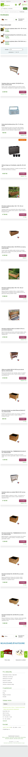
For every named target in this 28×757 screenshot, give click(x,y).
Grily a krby (17, 737)
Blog (4, 692)
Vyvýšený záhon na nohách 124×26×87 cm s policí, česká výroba (13, 84)
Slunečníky (23, 737)
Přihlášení (3, 1)
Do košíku (23, 92)
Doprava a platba (7, 680)
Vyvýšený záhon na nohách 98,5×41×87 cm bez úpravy (13, 492)
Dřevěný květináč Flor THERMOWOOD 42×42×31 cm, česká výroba (14, 452)
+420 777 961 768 (7, 727)
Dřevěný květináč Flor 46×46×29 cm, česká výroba (12, 574)
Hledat (25, 8)
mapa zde (5, 720)
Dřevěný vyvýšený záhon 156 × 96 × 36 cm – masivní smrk (13, 288)
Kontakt (4, 696)
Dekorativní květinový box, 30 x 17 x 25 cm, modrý (12, 125)
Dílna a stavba (5, 737)
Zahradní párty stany (18, 738)
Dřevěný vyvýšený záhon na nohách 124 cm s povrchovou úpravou (13, 329)
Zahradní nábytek (9, 738)
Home (2, 11)
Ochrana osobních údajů (8, 684)
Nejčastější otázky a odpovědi (10, 674)
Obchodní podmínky (7, 682)
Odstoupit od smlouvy (8, 676)
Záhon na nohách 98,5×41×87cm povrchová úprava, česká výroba (13, 370)
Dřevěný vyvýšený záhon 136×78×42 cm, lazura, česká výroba (14, 247)
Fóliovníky (12, 737)
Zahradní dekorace (14, 11)
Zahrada (6, 11)
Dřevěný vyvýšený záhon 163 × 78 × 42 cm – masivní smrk (13, 206)
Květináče (22, 11)
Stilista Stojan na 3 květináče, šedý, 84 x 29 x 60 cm (14, 166)
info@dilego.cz (6, 729)
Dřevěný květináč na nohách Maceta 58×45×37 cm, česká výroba (13, 411)
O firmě (4, 690)
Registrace (8, 1)
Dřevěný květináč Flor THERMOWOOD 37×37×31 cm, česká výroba (14, 533)
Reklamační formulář (7, 678)
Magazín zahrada (7, 694)
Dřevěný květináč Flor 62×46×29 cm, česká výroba (12, 615)
